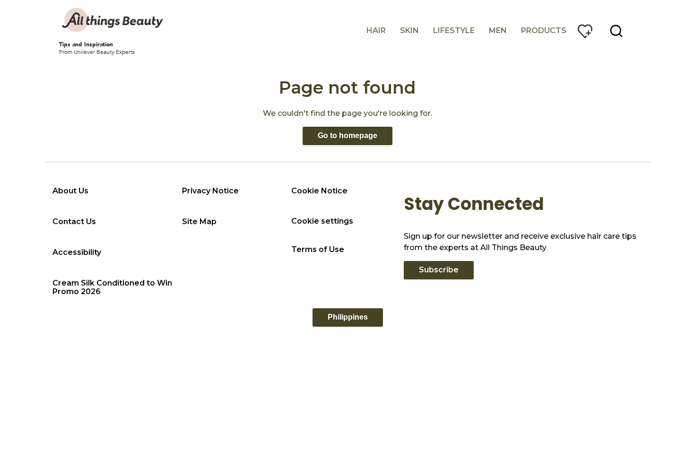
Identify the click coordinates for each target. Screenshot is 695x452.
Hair (376, 30)
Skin (409, 30)
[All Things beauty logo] (113, 20)
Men (498, 30)
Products (543, 30)
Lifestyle (454, 30)
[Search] (616, 31)
